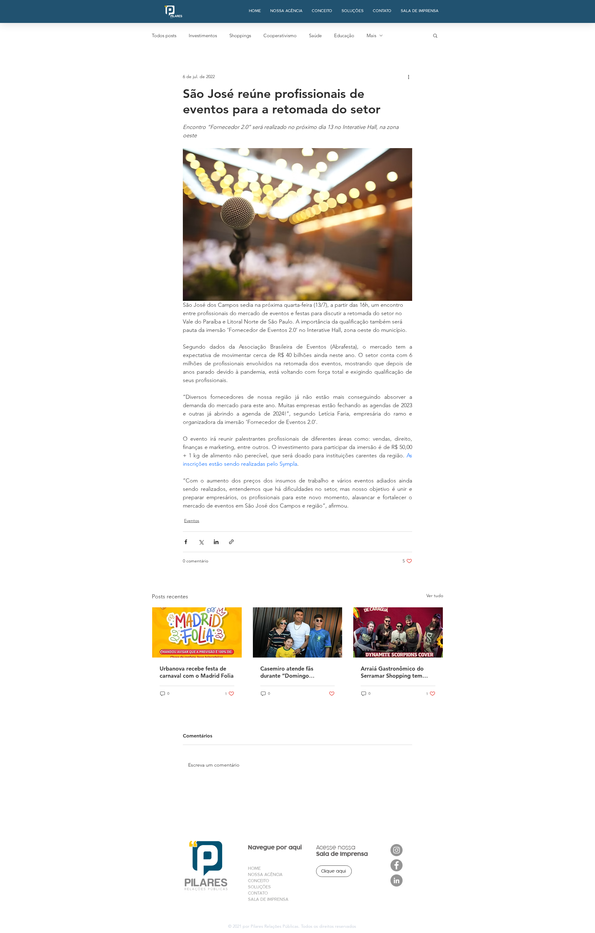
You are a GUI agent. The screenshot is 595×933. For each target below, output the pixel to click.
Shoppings (240, 35)
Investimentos (203, 35)
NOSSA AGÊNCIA (265, 874)
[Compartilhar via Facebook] (186, 542)
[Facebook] (396, 865)
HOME (254, 868)
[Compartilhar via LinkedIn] (216, 542)
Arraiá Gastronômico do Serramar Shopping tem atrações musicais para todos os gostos (392, 672)
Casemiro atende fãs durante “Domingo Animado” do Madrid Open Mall (295, 672)
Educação (344, 35)
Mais (371, 35)
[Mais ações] (408, 76)
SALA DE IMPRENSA (268, 899)
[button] (435, 35)
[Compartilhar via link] (231, 542)
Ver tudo (434, 595)
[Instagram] (396, 850)
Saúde (315, 35)
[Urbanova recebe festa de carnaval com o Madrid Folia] (197, 632)
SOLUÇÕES (259, 887)
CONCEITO (258, 880)
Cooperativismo (280, 35)
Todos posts (164, 35)
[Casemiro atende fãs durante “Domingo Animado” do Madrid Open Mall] (297, 632)
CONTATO (258, 893)
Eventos (191, 520)
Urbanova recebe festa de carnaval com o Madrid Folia (197, 672)
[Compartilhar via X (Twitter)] (201, 542)
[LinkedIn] (396, 880)
